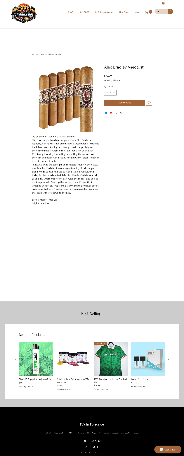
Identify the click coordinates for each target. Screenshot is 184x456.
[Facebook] (90, 447)
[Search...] (170, 11)
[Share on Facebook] (105, 113)
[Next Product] (169, 358)
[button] (149, 12)
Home (35, 54)
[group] (92, 366)
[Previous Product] (15, 358)
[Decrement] (107, 92)
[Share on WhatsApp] (116, 113)
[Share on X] (121, 113)
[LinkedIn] (98, 447)
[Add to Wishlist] (149, 103)
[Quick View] (36, 359)
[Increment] (114, 92)
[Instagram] (86, 447)
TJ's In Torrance (92, 424)
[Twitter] (94, 447)
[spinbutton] (110, 92)
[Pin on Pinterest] (111, 113)
